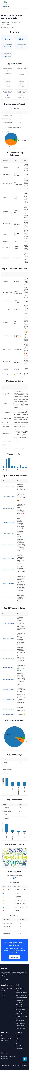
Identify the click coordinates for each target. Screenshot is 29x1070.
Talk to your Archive (21, 997)
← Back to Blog (5, 12)
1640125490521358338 (8, 545)
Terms (17, 1043)
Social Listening (20, 1028)
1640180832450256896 (8, 570)
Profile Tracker (20, 1026)
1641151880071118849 (8, 709)
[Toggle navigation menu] (26, 4)
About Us (18, 1038)
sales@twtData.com (8, 1056)
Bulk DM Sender (20, 1023)
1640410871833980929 (8, 583)
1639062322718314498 (8, 509)
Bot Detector (19, 1000)
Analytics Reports (21, 1007)
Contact (18, 1041)
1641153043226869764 (8, 699)
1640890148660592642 (8, 598)
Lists (2, 993)
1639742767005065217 (8, 533)
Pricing (18, 1036)
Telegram (6, 1059)
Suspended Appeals (21, 1016)
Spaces (3, 996)
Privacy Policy (20, 1046)
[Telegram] (25, 1059)
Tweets (3, 991)
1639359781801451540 (8, 522)
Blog (2, 1036)
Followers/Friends (6, 988)
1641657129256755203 (8, 487)
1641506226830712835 (8, 623)
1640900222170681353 (8, 714)
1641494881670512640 (8, 689)
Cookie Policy (20, 1048)
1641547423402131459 (8, 659)
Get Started (14, 957)
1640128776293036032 (8, 558)
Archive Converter (21, 995)
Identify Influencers (21, 992)
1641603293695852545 (8, 496)
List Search (19, 1014)
